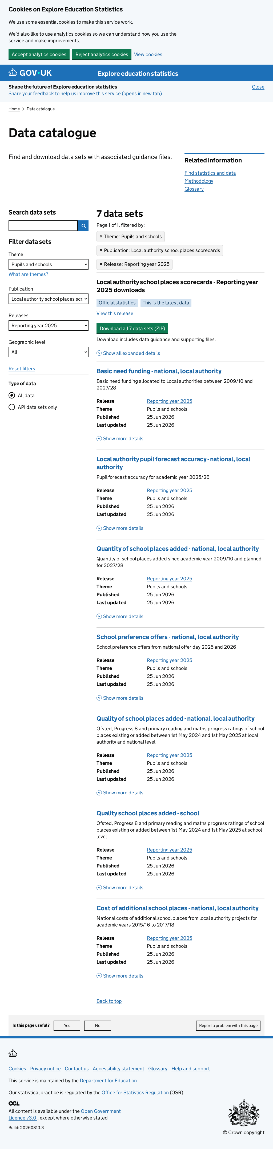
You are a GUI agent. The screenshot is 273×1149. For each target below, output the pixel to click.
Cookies (17, 1069)
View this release (115, 313)
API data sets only (37, 407)
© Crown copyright (243, 1132)
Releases (19, 315)
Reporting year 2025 (169, 401)
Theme (19, 254)
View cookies (148, 54)
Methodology (198, 181)
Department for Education (108, 1080)
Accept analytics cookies (39, 54)
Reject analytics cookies (101, 54)
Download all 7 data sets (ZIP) (132, 328)
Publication (21, 289)
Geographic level (27, 342)
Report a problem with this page (228, 1025)
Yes (72, 1025)
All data (26, 395)
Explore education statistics (138, 73)
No (103, 1025)
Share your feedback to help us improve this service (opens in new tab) (85, 93)
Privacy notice (45, 1069)
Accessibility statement (118, 1069)
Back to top (109, 1001)
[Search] (83, 225)
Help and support (190, 1069)
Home (14, 108)
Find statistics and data (210, 173)
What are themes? (28, 274)
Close (258, 87)
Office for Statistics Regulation (136, 1092)
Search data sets (32, 212)
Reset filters (22, 369)
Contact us (77, 1069)
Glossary (194, 189)
